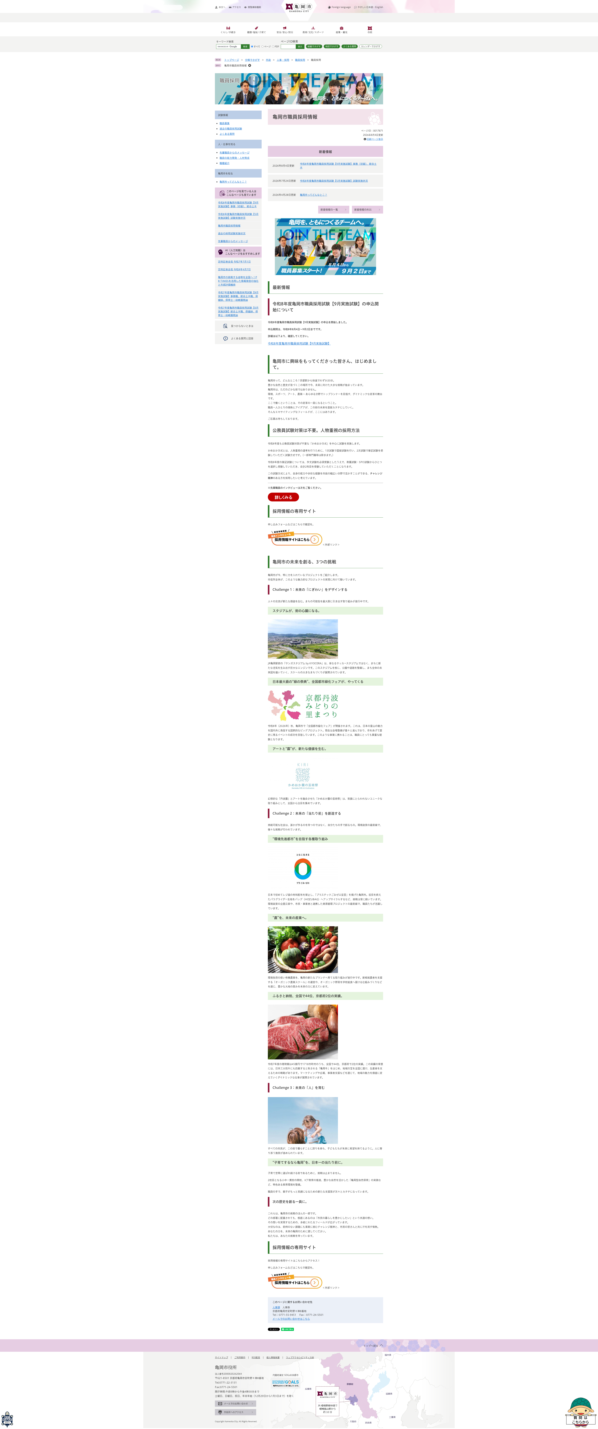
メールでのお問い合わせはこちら (291, 1319)
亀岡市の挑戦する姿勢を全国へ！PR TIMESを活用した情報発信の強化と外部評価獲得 (238, 281)
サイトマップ (221, 1357)
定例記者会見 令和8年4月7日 (234, 269)
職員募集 (225, 123)
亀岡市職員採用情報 (235, 65)
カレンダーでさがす (370, 46)
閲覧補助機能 (254, 7)
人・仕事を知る (226, 144)
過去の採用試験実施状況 (231, 233)
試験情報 (223, 115)
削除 (249, 65)
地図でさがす (331, 46)
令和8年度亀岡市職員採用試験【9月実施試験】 (299, 343)
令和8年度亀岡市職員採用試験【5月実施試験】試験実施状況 (334, 181)
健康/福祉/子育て (256, 32)
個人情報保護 (273, 1357)
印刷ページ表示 (375, 139)
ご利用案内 (239, 1357)
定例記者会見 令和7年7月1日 (234, 261)
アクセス (236, 7)
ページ (267, 46)
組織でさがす (314, 46)
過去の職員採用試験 (231, 128)
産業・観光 (341, 32)
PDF (277, 46)
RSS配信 (256, 1357)
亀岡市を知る (225, 173)
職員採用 (300, 60)
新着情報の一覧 (329, 209)
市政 (370, 32)
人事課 (276, 1307)
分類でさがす (252, 60)
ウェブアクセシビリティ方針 (300, 1357)
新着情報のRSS (363, 209)
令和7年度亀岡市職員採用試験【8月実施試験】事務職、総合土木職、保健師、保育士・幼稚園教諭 (238, 296)
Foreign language (341, 7)
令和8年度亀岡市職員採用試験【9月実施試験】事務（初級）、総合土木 (338, 166)
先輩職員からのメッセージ (234, 152)
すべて (257, 46)
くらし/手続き (228, 32)
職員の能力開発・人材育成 (234, 158)
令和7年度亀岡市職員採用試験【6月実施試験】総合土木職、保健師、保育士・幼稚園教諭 (238, 311)
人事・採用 (283, 60)
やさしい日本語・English (370, 7)
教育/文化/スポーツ (313, 32)
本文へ (222, 7)
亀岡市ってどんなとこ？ (313, 195)
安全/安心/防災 (285, 32)
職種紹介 (225, 163)
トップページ (231, 60)
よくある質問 (349, 46)
